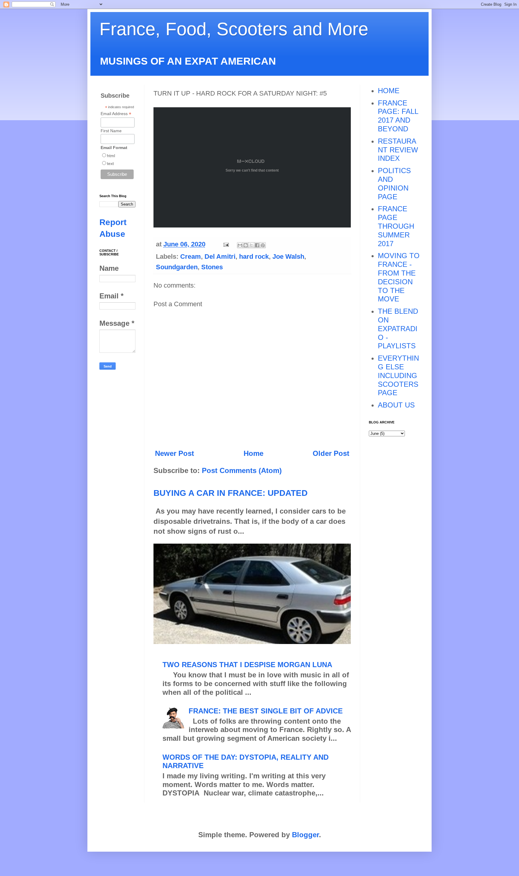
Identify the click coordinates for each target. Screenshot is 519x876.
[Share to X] (251, 245)
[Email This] (240, 245)
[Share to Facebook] (257, 245)
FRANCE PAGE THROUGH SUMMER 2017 (396, 226)
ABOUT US (396, 405)
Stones (212, 267)
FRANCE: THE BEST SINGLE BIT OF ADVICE (266, 711)
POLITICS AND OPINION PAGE (394, 183)
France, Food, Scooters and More (233, 29)
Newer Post (174, 453)
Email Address (116, 114)
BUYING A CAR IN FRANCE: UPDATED (230, 493)
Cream (190, 256)
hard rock (254, 256)
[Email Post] (225, 244)
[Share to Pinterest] (263, 245)
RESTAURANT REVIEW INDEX (398, 150)
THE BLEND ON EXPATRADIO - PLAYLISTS (398, 328)
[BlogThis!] (246, 245)
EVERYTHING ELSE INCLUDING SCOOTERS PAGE (398, 375)
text (110, 163)
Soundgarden (177, 267)
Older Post (331, 453)
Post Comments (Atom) (242, 470)
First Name (111, 130)
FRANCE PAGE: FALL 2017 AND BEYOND (398, 116)
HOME (388, 91)
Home (253, 453)
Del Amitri (220, 256)
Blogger (305, 835)
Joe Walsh (288, 256)
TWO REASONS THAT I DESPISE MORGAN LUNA (247, 665)
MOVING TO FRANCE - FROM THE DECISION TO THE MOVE (399, 277)
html (111, 155)
